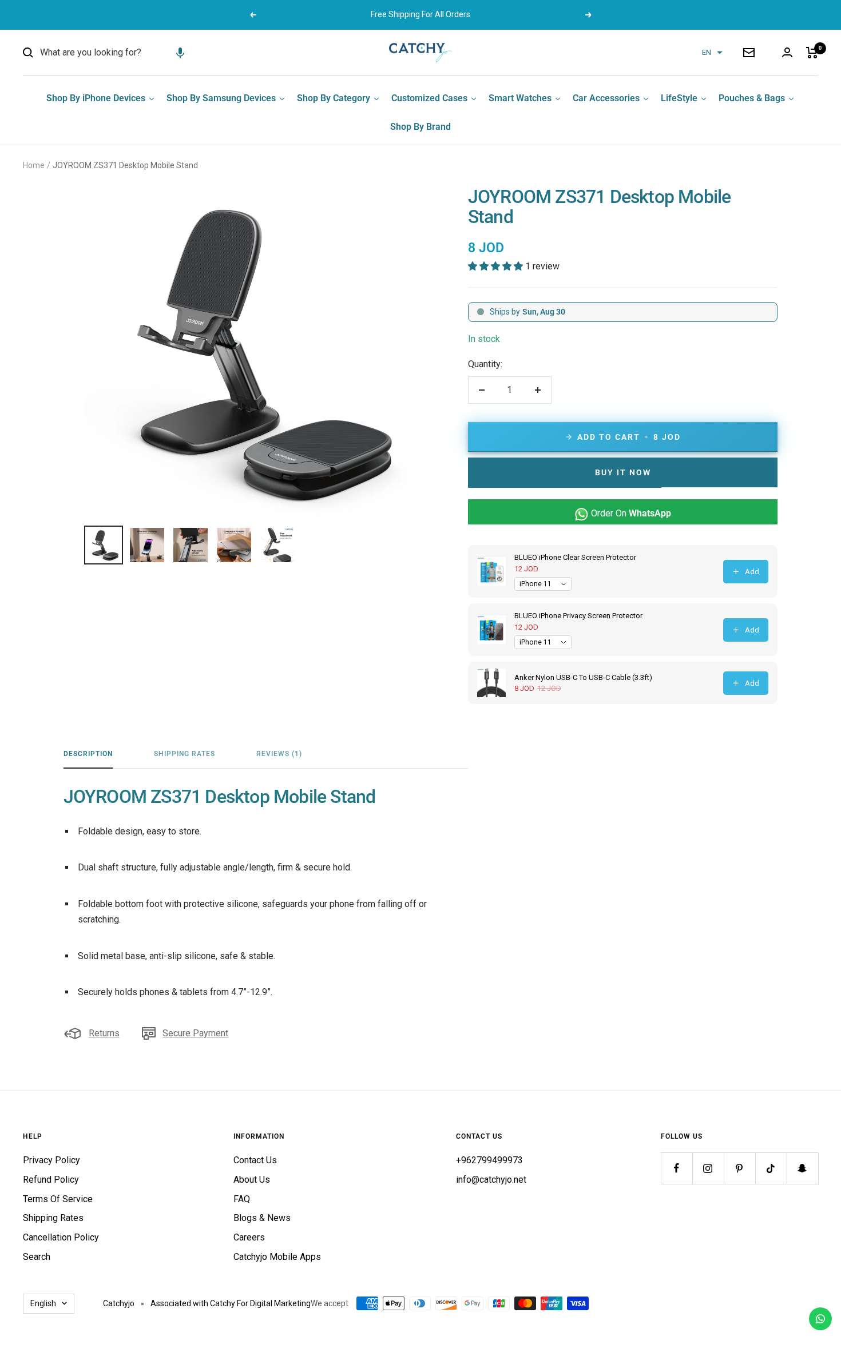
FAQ (241, 1199)
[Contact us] (820, 1318)
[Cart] (812, 52)
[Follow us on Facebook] (676, 1168)
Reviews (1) (279, 754)
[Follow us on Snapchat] (802, 1168)
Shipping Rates (184, 754)
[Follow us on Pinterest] (739, 1168)
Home (34, 165)
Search (36, 1256)
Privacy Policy (51, 1160)
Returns (104, 1033)
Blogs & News (262, 1217)
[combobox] (126, 53)
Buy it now (623, 472)
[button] (180, 53)
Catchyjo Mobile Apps (277, 1256)
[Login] (787, 52)
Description (88, 754)
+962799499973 (489, 1160)
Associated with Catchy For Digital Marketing (230, 1303)
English (43, 1303)
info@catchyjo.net (491, 1179)
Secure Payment (195, 1033)
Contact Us (255, 1160)
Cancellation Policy (61, 1237)
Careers (249, 1237)
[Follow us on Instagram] (708, 1168)
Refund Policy (51, 1179)
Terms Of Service (58, 1199)
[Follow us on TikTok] (771, 1168)
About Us (251, 1179)
